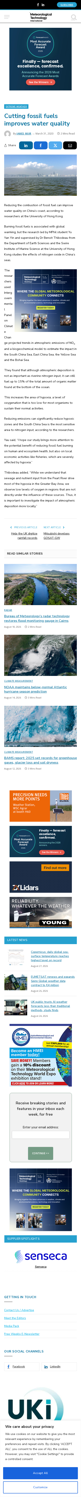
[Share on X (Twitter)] (55, 145)
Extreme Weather (16, 106)
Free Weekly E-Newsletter (21, 1334)
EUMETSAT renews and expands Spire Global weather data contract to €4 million (53, 981)
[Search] (73, 17)
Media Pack (11, 1326)
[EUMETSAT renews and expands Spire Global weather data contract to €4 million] (15, 982)
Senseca (41, 1267)
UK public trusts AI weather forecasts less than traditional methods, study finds (50, 1006)
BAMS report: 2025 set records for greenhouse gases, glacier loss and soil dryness (40, 760)
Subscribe (66, 4)
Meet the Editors (15, 1318)
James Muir (24, 133)
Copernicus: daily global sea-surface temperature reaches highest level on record (50, 956)
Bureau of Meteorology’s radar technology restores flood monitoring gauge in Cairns (37, 618)
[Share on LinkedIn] (26, 145)
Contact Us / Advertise (19, 1310)
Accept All (40, 1473)
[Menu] (7, 17)
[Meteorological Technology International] (40, 17)
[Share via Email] (70, 145)
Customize (40, 1487)
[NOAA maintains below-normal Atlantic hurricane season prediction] (40, 655)
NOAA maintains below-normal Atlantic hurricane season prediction (35, 689)
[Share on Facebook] (41, 145)
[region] (40, 1458)
